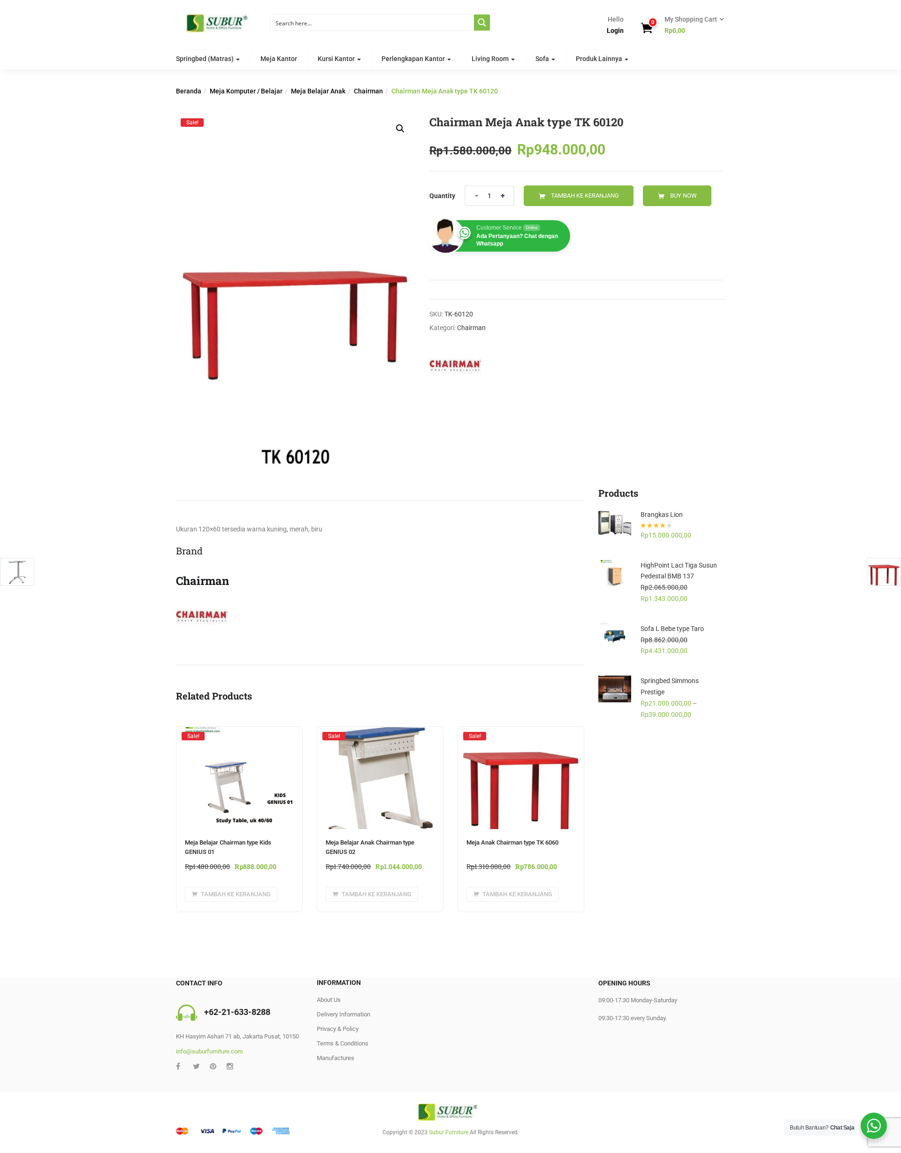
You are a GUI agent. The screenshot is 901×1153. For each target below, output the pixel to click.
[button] (691, 25)
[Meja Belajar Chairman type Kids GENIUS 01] (239, 735)
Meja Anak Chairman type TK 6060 (512, 842)
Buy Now (683, 195)
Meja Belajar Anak (318, 91)
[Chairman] (455, 367)
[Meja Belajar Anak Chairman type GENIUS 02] (380, 735)
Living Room (491, 58)
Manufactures (335, 1057)
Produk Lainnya (600, 58)
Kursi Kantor (337, 58)
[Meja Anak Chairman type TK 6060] (520, 735)
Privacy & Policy (338, 1028)
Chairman (368, 91)
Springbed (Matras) (205, 58)
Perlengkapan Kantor (414, 58)
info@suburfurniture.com (209, 1051)
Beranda (188, 91)
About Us (329, 999)
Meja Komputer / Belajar (246, 91)
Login (615, 30)
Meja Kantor (278, 58)
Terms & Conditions (342, 1043)
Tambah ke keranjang (585, 195)
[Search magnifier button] (482, 23)
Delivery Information (343, 1014)
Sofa (542, 58)
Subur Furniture (448, 1132)
